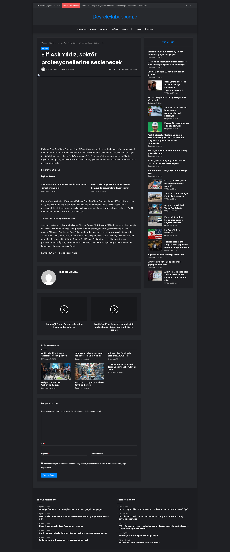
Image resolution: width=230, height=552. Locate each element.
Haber (93, 29)
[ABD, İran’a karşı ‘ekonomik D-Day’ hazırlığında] (89, 371)
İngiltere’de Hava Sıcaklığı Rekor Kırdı (166, 254)
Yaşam (138, 29)
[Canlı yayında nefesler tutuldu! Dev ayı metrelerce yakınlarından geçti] (155, 85)
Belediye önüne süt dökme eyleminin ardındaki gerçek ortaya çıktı (165, 53)
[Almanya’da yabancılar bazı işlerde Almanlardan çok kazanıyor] (155, 111)
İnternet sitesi (97, 453)
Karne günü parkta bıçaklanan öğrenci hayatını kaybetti (173, 220)
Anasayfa (82, 29)
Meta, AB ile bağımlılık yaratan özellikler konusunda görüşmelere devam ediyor (114, 6)
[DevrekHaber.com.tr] (115, 16)
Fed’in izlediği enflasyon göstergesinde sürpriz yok (54, 354)
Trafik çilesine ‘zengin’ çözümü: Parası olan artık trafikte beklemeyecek (166, 162)
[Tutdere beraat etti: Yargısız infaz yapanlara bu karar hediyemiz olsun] (155, 245)
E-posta (45, 453)
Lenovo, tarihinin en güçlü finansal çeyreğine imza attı (164, 263)
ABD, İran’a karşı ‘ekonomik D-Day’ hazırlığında (89, 383)
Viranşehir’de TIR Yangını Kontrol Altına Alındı (176, 195)
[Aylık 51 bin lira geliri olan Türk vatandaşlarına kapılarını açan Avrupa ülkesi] (155, 276)
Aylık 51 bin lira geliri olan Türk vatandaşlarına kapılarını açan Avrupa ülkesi (176, 276)
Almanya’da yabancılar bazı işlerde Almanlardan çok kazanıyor (175, 111)
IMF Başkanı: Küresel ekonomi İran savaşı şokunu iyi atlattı (89, 354)
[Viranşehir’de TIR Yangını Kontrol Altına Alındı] (155, 197)
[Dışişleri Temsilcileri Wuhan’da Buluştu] (56, 371)
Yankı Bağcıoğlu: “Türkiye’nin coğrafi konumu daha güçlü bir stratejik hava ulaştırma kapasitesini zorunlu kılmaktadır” (166, 139)
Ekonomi (104, 29)
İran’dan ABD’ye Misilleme (172, 231)
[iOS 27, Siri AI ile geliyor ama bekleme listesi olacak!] (155, 184)
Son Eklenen (168, 42)
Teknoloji (127, 29)
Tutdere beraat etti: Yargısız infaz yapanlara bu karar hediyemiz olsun (176, 244)
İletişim (149, 29)
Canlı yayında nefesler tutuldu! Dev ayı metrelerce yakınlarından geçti (175, 86)
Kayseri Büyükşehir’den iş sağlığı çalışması (176, 124)
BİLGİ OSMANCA (68, 272)
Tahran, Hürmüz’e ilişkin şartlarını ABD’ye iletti (119, 354)
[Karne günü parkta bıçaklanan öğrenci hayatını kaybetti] (155, 221)
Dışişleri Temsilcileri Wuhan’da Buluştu (51, 383)
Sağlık (115, 29)
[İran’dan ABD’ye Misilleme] (155, 234)
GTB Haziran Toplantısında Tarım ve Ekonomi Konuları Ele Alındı (122, 367)
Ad (43, 443)
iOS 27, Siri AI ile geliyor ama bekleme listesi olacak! (175, 183)
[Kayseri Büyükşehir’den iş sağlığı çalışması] (155, 127)
